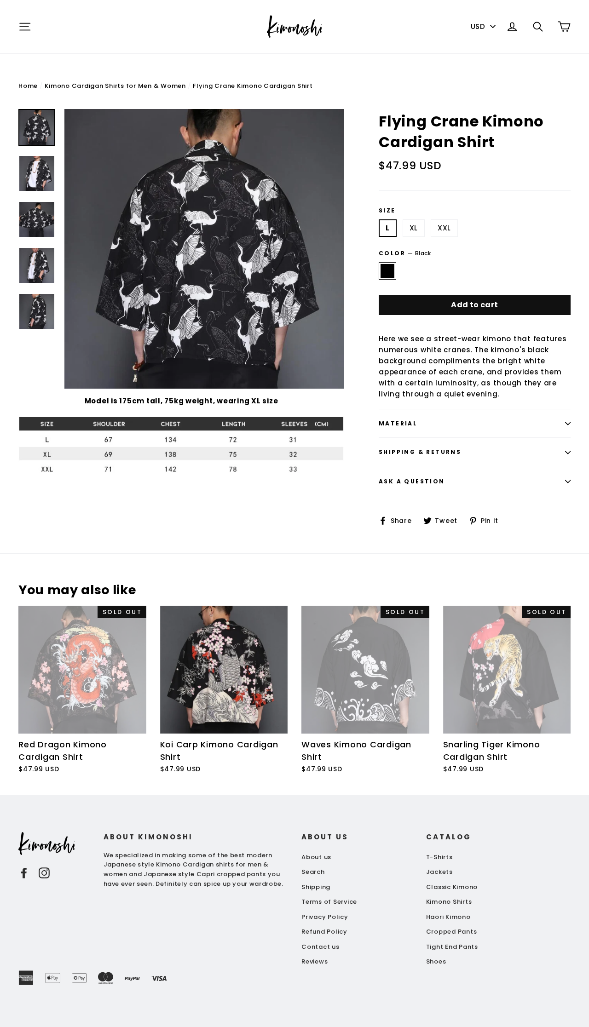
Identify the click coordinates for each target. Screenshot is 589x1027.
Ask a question (412, 481)
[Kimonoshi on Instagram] (44, 872)
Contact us (320, 946)
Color (405, 253)
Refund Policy (324, 931)
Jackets (439, 871)
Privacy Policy (324, 916)
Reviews (314, 961)
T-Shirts (439, 857)
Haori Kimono (448, 916)
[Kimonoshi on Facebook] (23, 872)
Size (387, 210)
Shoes (436, 961)
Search (313, 871)
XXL (444, 228)
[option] (204, 249)
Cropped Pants (451, 931)
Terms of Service (329, 901)
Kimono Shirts (449, 901)
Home (28, 85)
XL (414, 228)
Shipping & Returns (420, 452)
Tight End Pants (452, 946)
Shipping (315, 887)
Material (398, 423)
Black (387, 271)
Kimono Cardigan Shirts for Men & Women (115, 85)
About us (316, 857)
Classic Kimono (452, 887)
